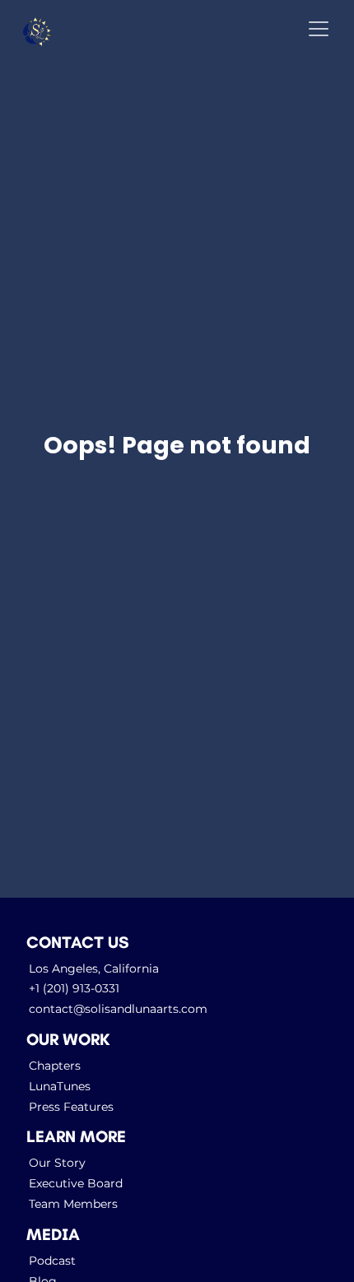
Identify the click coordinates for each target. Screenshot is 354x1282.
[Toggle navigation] (318, 28)
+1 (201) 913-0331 (74, 988)
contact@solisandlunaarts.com (118, 1008)
